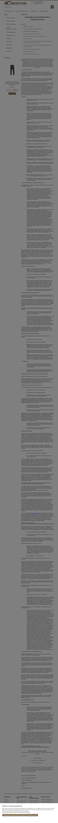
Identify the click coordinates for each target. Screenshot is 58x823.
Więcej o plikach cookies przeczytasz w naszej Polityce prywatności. (16, 812)
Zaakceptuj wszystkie (32, 815)
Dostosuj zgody (21, 815)
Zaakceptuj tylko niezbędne (9, 815)
